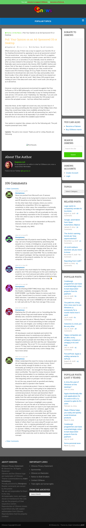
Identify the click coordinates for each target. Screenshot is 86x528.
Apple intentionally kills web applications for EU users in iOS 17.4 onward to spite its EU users (73, 399)
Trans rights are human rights (42, 484)
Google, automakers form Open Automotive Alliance (72, 222)
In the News (17, 33)
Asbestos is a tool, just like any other (73, 325)
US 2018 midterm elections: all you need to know (73, 249)
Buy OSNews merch (74, 130)
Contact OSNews (38, 480)
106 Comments (47, 47)
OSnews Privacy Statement (12, 466)
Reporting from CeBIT (72, 261)
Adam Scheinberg (74, 525)
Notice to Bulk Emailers (40, 477)
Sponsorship (36, 470)
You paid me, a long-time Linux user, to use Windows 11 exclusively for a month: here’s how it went (72, 309)
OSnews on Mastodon (39, 473)
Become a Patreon (73, 126)
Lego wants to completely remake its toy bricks (73, 208)
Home (8, 33)
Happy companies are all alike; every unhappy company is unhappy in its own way (72, 340)
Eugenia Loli (11, 47)
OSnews (5, 525)
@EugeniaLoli (25, 171)
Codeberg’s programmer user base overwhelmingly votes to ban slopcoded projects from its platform (73, 287)
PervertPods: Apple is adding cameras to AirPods (72, 356)
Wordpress (22, 484)
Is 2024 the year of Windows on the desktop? (71, 384)
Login (68, 176)
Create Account (72, 173)
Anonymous (20, 193)
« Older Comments (12, 189)
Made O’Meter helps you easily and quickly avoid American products (72, 414)
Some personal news (72, 443)
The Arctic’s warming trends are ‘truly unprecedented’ (72, 236)
